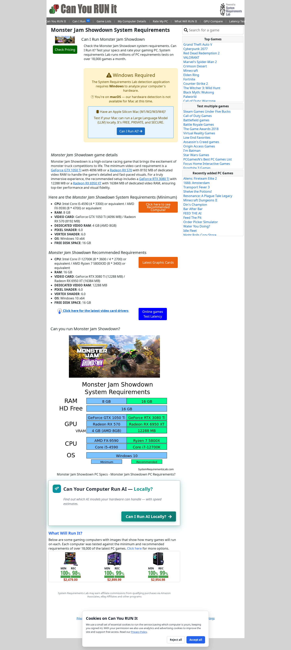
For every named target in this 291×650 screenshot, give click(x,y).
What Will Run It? (65, 533)
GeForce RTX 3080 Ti (154, 179)
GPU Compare (213, 21)
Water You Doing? (196, 226)
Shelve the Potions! (197, 191)
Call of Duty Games (197, 116)
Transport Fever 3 (196, 187)
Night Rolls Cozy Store (199, 235)
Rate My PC (160, 21)
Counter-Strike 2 (195, 83)
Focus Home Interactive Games (206, 163)
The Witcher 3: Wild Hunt (201, 88)
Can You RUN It (55, 21)
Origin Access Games (199, 146)
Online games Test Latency (152, 314)
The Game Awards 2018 (201, 129)
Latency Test (237, 21)
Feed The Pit (192, 217)
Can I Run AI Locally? (146, 516)
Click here (134, 548)
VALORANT (191, 57)
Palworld (190, 96)
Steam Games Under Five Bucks (207, 111)
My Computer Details (132, 21)
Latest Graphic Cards (158, 262)
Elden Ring (191, 75)
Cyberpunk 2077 (195, 49)
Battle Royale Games (198, 124)
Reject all (176, 640)
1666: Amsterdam (196, 183)
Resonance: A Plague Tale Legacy (207, 196)
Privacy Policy (139, 632)
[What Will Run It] (70, 558)
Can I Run (80, 21)
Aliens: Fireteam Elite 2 (200, 178)
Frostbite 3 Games (197, 168)
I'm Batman (192, 150)
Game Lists (104, 21)
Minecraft (190, 70)
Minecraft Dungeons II (200, 200)
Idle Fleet (190, 230)
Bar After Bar (193, 209)
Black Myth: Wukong (198, 92)
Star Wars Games (196, 155)
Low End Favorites (196, 137)
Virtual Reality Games (199, 133)
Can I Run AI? (129, 131)
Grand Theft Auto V (197, 44)
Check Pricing (65, 49)
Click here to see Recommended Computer (158, 207)
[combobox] (215, 30)
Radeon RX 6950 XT (87, 183)
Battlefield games (196, 120)
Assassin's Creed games (201, 142)
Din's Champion (195, 204)
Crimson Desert (195, 66)
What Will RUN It (186, 21)
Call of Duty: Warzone (199, 101)
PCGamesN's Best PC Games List (207, 159)
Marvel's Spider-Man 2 (200, 62)
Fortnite (189, 79)
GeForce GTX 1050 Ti (66, 170)
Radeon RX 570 (121, 170)
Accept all (195, 640)
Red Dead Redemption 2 (201, 53)
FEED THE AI (192, 213)
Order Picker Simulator (200, 222)
